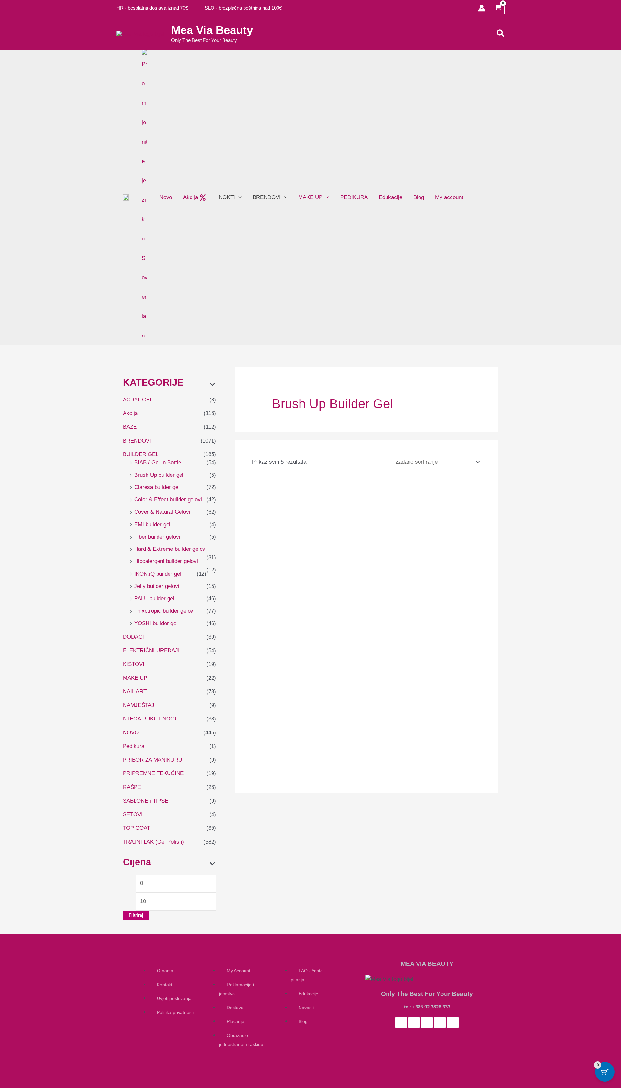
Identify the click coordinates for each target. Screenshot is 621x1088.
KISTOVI (133, 664)
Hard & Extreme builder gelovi (170, 549)
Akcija (130, 413)
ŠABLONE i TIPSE (145, 801)
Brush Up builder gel (158, 475)
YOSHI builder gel (156, 623)
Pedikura (133, 746)
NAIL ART (135, 691)
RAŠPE (132, 787)
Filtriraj (136, 915)
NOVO (131, 733)
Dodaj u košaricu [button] (276, 625)
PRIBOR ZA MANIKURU (152, 760)
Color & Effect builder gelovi (168, 499)
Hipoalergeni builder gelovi (166, 561)
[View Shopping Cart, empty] (498, 8)
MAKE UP (135, 678)
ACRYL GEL (138, 400)
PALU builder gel (154, 598)
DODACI (133, 637)
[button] (501, 33)
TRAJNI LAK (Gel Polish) (153, 842)
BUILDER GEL (140, 454)
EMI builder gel (152, 524)
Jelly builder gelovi (156, 586)
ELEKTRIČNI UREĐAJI (151, 650)
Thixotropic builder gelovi (164, 611)
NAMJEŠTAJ (138, 705)
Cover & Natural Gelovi (162, 512)
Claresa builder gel (157, 487)
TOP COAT (136, 828)
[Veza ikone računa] (481, 8)
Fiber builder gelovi (157, 537)
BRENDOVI (137, 441)
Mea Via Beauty (212, 30)
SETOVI (133, 814)
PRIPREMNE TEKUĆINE (153, 773)
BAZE (130, 427)
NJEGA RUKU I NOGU (151, 719)
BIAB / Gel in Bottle (157, 462)
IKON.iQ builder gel (157, 574)
